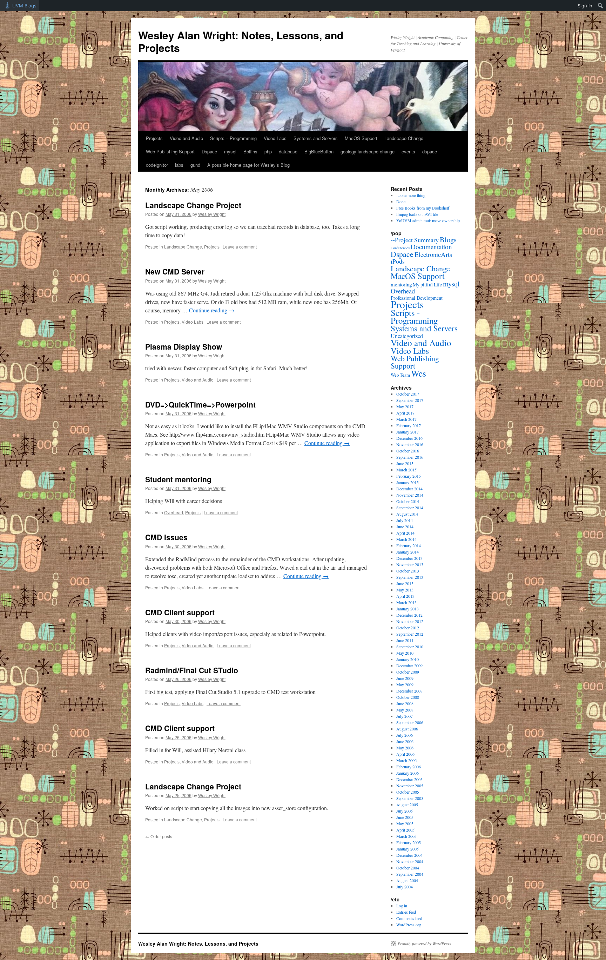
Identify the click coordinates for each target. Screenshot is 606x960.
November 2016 (409, 444)
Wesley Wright (211, 214)
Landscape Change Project (193, 205)
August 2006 (407, 728)
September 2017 (409, 400)
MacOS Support (361, 138)
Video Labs (275, 138)
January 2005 (407, 849)
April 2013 (405, 596)
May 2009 (404, 684)
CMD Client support (180, 612)
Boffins (250, 151)
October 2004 (407, 867)
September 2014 (409, 507)
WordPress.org (408, 924)
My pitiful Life (427, 285)
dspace (429, 151)
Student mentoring (178, 479)
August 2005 (407, 804)
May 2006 (404, 747)
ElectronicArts (433, 254)
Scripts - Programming (414, 316)
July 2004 (404, 886)
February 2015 (408, 476)
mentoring (401, 284)
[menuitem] (600, 5)
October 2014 (407, 501)
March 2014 (406, 539)
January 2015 (407, 482)
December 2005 (409, 779)
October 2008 (407, 697)
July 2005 (404, 811)
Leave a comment (240, 247)
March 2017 (406, 419)
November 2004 (409, 861)
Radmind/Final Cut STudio (191, 670)
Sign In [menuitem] (585, 5)
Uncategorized (407, 335)
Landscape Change (403, 138)
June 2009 (404, 678)
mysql (230, 151)
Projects (154, 138)
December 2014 (409, 488)
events (408, 151)
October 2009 (407, 672)
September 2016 (409, 457)
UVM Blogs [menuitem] (24, 5)
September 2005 (409, 798)
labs (179, 164)
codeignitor (157, 164)
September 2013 (409, 577)
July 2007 (404, 716)
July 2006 (404, 735)
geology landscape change (368, 151)
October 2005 (407, 792)
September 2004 (409, 874)
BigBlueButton (319, 151)
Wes (418, 373)
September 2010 (409, 646)
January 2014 (407, 552)
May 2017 (404, 406)
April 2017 (405, 413)
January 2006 (407, 773)
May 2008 (404, 710)
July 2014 (404, 520)
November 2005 (409, 785)
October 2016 (407, 450)
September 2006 (409, 722)
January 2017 (407, 432)
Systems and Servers (316, 138)
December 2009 (409, 665)
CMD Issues (166, 537)
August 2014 (407, 514)
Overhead (173, 512)
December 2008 (409, 691)
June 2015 (404, 463)
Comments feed (409, 918)
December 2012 (409, 615)
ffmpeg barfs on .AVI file (417, 214)
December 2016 (409, 438)
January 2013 (407, 608)
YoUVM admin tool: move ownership (428, 220)
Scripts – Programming (233, 138)
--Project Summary (415, 240)
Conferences (400, 247)
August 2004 (407, 880)
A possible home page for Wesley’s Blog (248, 164)
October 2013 (407, 571)
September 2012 (409, 634)
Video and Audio (186, 138)
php (268, 151)
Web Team (400, 375)
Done (400, 201)
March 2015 (406, 469)
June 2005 (404, 817)
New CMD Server (174, 271)
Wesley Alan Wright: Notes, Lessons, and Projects (240, 41)
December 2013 (409, 558)
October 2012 (407, 627)
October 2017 (407, 394)
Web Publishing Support (170, 151)
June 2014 (404, 526)
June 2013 (404, 583)
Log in (401, 905)
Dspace (209, 151)
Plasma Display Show (183, 346)
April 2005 (405, 830)
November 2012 (409, 621)
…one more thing (410, 195)
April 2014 (405, 533)
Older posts (158, 836)
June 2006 (404, 741)
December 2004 (409, 855)
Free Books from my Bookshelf (422, 208)
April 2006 (405, 754)
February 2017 (408, 425)
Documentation (431, 246)
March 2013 (406, 602)
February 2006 (408, 766)
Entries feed (406, 912)
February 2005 (408, 842)
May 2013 (404, 589)
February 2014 (408, 545)
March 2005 (406, 836)
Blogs (448, 239)
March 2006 (406, 760)
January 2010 (407, 659)
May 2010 (404, 653)
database (288, 151)
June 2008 (404, 703)
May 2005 (404, 823)
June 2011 (404, 640)
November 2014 (409, 495)
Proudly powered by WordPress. (425, 943)
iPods (398, 261)
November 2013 (409, 564)
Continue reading (211, 310)
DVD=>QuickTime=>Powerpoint (200, 404)
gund (195, 164)
